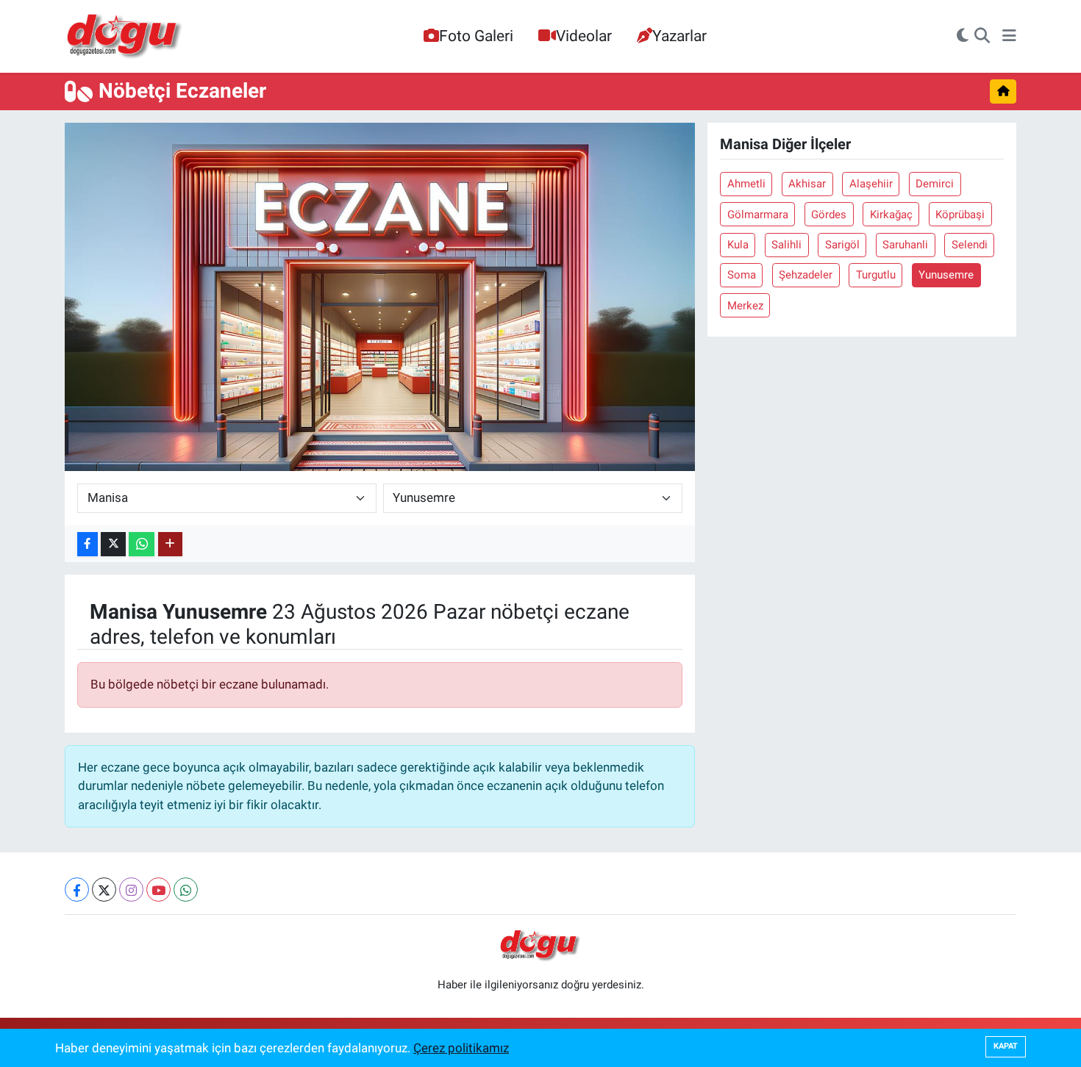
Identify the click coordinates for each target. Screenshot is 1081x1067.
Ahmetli (746, 183)
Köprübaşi (960, 214)
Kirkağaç (891, 214)
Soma (741, 274)
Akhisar (807, 183)
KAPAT (1005, 1046)
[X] (104, 889)
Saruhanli (905, 244)
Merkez (745, 305)
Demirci (935, 183)
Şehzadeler (805, 274)
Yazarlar (679, 35)
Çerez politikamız (461, 1048)
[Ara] (982, 36)
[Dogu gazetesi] (125, 37)
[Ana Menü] (1009, 36)
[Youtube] (158, 889)
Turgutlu (876, 274)
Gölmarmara (757, 214)
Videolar (584, 35)
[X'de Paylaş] (113, 544)
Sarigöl (842, 244)
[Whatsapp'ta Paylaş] (141, 544)
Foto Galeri (476, 35)
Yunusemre (946, 274)
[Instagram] (131, 889)
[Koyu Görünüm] (962, 36)
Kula (738, 244)
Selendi (970, 244)
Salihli (786, 244)
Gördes (828, 214)
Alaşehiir (871, 183)
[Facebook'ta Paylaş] (87, 544)
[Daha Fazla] (170, 544)
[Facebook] (77, 889)
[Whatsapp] (186, 889)
